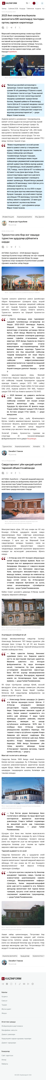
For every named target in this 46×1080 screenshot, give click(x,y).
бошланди (31, 439)
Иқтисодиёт (6, 1009)
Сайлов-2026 (13, 9)
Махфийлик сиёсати (9, 1030)
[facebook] (15, 984)
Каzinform (12, 52)
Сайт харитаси (7, 1055)
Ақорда (22, 9)
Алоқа (4, 1060)
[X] (19, 27)
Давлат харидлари (9, 1043)
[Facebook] (15, 27)
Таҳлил (4, 1005)
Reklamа (5, 1064)
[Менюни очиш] (42, 3)
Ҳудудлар (25, 956)
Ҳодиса (38, 9)
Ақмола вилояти (24, 217)
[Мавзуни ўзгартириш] (35, 3)
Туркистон (7, 446)
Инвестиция (8, 217)
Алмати (36, 446)
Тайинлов (30, 9)
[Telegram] (11, 27)
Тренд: (4, 8)
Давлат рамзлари (8, 1034)
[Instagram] (3, 27)
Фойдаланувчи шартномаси (12, 1026)
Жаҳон (4, 1013)
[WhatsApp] (7, 27)
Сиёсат (4, 1001)
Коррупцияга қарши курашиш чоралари (16, 1039)
